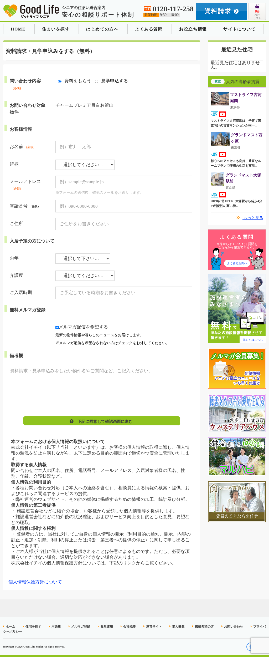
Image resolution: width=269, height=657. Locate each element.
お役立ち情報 (193, 29)
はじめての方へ (102, 29)
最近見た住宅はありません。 (235, 64)
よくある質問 (149, 29)
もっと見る (252, 218)
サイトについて (239, 29)
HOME (18, 29)
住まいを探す (56, 29)
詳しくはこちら (253, 339)
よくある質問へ (237, 263)
